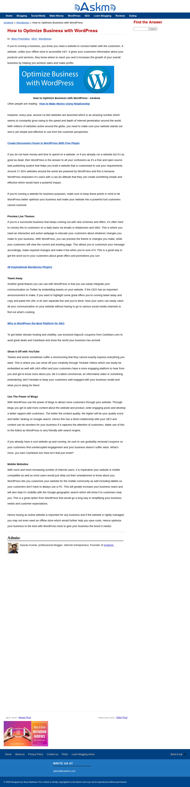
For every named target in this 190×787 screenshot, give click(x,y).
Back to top (176, 754)
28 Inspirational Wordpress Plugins (29, 267)
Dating (133, 15)
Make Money (57, 15)
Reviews (120, 15)
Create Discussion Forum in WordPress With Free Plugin (43, 143)
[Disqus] (68, 595)
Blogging (22, 15)
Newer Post (25, 717)
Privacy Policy (36, 754)
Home (9, 15)
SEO (87, 15)
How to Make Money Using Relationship (64, 103)
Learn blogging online (83, 754)
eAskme (8, 22)
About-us (20, 754)
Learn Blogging (102, 15)
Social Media (38, 15)
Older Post (121, 717)
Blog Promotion (20, 38)
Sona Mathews (30, 782)
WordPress (74, 15)
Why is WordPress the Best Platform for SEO (35, 323)
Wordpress (22, 22)
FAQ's (65, 754)
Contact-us (53, 754)
